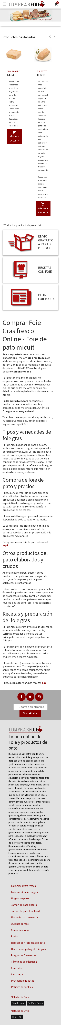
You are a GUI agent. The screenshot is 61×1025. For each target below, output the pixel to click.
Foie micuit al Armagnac (25, 892)
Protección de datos (22, 980)
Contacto (16, 968)
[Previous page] (50, 37)
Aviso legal (17, 974)
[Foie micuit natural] (14, 55)
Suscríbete (30, 713)
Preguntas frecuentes (23, 955)
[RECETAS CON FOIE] (21, 269)
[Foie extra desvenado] (43, 55)
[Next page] (54, 37)
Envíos (15, 936)
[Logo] (26, 4)
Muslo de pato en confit (24, 917)
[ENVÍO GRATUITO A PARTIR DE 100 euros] (21, 242)
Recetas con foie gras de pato (28, 942)
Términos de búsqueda (24, 961)
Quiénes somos (20, 923)
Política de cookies (22, 987)
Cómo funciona (20, 930)
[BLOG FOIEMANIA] (21, 297)
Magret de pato (20, 898)
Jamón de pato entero (24, 904)
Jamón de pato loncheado (26, 911)
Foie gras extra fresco (23, 885)
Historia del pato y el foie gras (28, 949)
